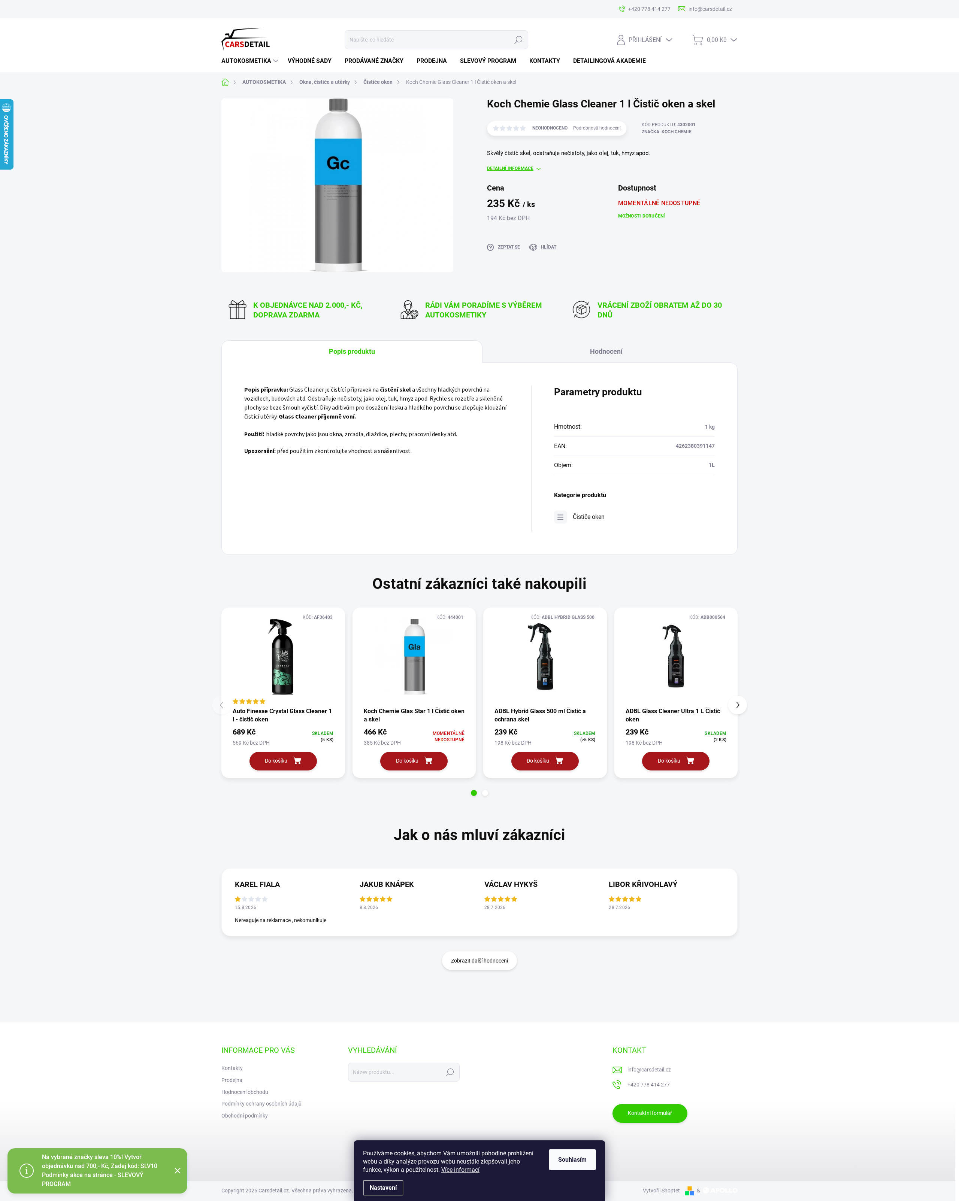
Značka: (667, 131)
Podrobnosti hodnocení (597, 128)
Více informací (460, 1169)
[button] (474, 792)
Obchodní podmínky (244, 1116)
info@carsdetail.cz (649, 1070)
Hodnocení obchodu (244, 1092)
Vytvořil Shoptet (661, 1191)
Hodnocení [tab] (606, 351)
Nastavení (383, 1187)
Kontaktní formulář (650, 1113)
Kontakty (232, 1068)
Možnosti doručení (641, 216)
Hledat (518, 40)
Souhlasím (572, 1159)
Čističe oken (589, 516)
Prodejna (231, 1080)
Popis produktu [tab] (352, 351)
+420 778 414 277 (648, 1085)
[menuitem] (250, 61)
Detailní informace (510, 168)
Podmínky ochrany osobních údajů (261, 1104)
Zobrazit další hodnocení (479, 961)
